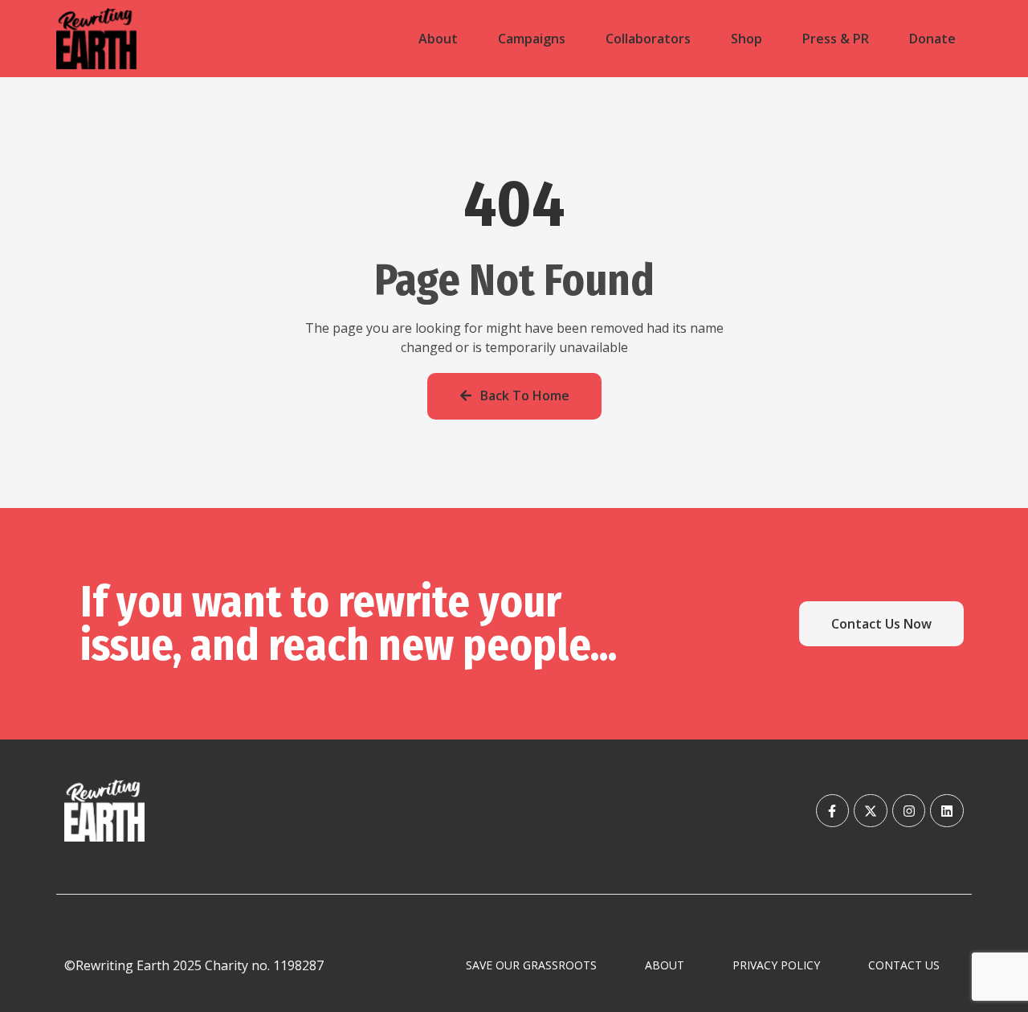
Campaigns (531, 38)
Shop (746, 38)
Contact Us (904, 965)
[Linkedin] (947, 811)
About (438, 38)
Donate (932, 38)
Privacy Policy (776, 965)
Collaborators (648, 38)
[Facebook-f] (833, 811)
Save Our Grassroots (531, 965)
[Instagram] (909, 811)
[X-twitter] (870, 811)
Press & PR (835, 38)
